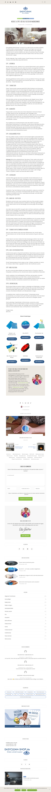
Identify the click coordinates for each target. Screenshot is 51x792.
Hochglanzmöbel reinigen (32, 455)
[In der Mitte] (44, 2)
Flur (6, 614)
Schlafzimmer (8, 632)
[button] (8, 428)
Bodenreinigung (25, 454)
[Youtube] (15, 2)
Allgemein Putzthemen (10, 596)
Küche (6, 626)
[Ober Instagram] (13, 2)
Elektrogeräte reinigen (40, 454)
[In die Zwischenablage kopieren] (31, 403)
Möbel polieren (12, 457)
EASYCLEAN (27, 406)
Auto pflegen (8, 599)
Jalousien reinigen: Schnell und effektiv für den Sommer (25, 675)
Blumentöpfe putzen (16, 454)
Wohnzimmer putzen (35, 459)
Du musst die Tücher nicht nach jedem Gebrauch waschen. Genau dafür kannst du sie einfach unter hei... (25, 658)
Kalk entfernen (8, 620)
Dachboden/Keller (9, 608)
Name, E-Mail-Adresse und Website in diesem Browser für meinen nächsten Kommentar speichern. (26, 494)
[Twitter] (22, 403)
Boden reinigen (25, 18)
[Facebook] (5, 2)
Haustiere (7, 617)
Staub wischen (20, 18)
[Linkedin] (10, 2)
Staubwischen (30, 457)
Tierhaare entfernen (38, 457)
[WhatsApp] (28, 403)
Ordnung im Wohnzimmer (21, 457)
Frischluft (16, 455)
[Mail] (7, 2)
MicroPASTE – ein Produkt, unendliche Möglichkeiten (29, 569)
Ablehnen (24, 790)
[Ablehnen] (49, 789)
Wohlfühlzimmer (27, 459)
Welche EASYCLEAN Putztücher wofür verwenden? (29, 581)
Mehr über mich (25, 535)
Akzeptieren (17, 790)
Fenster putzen (10, 455)
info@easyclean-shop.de (11, 742)
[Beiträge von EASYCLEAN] (21, 406)
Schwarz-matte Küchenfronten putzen (26, 562)
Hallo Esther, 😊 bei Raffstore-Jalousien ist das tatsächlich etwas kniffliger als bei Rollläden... (26, 679)
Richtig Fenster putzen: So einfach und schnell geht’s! (25, 654)
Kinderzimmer (8, 623)
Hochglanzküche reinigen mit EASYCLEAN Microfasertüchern (31, 575)
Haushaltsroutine (23, 455)
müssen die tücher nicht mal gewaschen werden (25, 668)
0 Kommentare (29, 24)
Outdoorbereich (8, 629)
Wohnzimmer (31, 18)
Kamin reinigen (41, 455)
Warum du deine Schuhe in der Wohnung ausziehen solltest (25, 437)
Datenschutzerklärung (32, 790)
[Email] (25, 403)
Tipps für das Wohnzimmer (17, 459)
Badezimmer (8, 602)
